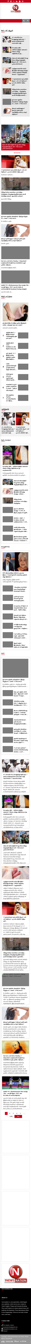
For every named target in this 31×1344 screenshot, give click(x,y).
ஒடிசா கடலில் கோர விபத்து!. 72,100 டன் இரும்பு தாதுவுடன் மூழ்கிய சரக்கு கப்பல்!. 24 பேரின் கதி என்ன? (21, 511)
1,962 (11, 1116)
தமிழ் (3, 1341)
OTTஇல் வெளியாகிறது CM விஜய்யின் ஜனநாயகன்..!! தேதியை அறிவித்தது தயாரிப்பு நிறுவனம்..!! (20, 626)
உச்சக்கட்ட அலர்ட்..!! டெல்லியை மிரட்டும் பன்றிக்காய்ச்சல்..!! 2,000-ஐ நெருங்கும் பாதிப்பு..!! (21, 520)
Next (27, 420)
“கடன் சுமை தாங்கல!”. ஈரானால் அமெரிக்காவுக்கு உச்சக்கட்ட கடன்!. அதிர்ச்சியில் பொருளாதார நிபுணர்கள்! (21, 750)
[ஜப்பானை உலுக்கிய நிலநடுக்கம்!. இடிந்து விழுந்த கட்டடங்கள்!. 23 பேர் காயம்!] (7, 102)
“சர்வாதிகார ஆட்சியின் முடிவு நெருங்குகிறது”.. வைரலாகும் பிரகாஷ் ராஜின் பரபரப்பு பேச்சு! (20, 589)
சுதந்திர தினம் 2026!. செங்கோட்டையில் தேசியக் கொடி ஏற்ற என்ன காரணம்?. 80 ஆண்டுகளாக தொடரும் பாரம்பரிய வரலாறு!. (11, 346)
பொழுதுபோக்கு (5, 546)
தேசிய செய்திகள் (6, 440)
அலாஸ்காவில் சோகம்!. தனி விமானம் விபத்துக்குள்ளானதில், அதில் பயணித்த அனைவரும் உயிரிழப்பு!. (20, 722)
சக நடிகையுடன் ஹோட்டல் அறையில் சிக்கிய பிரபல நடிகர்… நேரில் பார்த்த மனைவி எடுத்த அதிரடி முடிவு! (21, 608)
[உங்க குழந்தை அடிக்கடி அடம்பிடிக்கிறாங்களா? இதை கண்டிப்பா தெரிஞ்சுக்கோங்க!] (23, 398)
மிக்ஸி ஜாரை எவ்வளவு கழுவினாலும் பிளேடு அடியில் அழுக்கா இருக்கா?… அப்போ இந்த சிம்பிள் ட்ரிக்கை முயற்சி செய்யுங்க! (11, 377)
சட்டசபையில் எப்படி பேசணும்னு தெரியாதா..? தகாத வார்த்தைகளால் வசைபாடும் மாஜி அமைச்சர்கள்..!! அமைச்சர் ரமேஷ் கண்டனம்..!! (19, 40)
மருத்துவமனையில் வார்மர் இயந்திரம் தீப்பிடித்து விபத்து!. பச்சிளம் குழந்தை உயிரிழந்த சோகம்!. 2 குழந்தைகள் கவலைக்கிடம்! (20, 71)
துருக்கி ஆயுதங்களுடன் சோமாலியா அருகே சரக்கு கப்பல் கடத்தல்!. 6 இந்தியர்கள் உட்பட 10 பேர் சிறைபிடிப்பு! (21, 740)
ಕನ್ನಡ (23, 1341)
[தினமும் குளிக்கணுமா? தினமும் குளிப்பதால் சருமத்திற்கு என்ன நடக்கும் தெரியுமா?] (7, 110)
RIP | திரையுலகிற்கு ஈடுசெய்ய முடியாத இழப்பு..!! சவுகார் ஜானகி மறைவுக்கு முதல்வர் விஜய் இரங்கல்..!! (15, 575)
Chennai (4, 1331)
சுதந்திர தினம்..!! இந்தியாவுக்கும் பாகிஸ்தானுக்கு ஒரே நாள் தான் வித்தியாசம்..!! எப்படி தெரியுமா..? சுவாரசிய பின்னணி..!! (11, 335)
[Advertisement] (15, 1136)
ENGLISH (9, 1341)
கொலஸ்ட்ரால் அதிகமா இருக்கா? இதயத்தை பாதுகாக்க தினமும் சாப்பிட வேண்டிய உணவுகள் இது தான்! (21, 617)
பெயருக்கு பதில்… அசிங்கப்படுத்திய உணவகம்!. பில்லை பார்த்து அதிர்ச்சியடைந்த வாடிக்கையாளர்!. (19, 51)
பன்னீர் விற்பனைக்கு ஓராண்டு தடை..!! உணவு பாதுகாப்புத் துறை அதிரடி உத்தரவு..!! (20, 529)
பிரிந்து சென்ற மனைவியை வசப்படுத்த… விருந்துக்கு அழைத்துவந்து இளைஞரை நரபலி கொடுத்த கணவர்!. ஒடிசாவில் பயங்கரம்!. (19, 92)
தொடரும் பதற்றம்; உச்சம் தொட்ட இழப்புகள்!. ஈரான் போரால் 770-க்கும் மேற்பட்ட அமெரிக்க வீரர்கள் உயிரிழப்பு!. (21, 694)
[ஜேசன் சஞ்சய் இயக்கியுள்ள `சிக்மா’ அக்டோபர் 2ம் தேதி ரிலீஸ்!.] (8, 644)
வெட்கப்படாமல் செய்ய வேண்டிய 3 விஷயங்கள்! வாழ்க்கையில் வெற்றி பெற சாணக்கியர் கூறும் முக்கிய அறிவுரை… (14, 263)
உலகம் (2, 653)
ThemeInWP (8, 1338)
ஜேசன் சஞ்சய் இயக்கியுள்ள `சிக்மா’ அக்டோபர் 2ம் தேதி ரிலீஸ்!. (21, 645)
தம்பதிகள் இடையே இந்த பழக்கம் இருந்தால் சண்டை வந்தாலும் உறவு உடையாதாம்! (14, 324)
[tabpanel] (15, 137)
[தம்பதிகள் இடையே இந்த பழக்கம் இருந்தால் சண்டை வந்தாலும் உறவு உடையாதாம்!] (15, 311)
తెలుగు (16, 1341)
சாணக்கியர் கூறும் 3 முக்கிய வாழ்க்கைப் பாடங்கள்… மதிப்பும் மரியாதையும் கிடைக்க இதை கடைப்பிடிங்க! (11, 387)
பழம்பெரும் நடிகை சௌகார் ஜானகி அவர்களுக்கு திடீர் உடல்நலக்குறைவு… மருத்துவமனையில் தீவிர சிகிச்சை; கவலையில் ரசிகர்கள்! (20, 599)
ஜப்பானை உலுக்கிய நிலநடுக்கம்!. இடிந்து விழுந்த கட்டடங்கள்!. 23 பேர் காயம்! (20, 101)
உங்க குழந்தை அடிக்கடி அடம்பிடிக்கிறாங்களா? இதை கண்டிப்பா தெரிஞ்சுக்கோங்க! (11, 398)
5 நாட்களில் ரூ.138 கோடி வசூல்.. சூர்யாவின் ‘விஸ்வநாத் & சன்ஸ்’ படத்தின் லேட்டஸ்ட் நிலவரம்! (20, 636)
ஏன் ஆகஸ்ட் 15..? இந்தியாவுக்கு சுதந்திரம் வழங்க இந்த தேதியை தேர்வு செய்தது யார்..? (11, 356)
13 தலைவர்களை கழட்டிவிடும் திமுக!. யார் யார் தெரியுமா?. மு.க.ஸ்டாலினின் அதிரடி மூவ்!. (20, 81)
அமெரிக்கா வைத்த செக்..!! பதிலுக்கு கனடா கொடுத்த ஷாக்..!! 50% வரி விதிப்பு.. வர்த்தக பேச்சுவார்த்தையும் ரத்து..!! (21, 703)
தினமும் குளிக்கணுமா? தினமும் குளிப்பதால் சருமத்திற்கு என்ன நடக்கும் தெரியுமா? (19, 111)
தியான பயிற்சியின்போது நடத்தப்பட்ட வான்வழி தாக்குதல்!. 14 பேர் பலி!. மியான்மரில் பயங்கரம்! (20, 712)
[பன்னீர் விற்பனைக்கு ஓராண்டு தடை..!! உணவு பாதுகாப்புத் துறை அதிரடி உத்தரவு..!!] (8, 529)
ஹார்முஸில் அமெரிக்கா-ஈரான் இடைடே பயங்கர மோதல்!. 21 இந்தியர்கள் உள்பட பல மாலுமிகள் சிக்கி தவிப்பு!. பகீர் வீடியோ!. (21, 731)
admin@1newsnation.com (10, 1329)
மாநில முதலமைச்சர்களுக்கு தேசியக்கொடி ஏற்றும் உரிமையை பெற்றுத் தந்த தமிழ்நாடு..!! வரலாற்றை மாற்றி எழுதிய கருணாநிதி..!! (11, 367)
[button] (24, 21)
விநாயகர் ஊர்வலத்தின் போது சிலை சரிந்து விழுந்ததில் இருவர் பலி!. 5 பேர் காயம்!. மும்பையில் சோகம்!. (20, 61)
